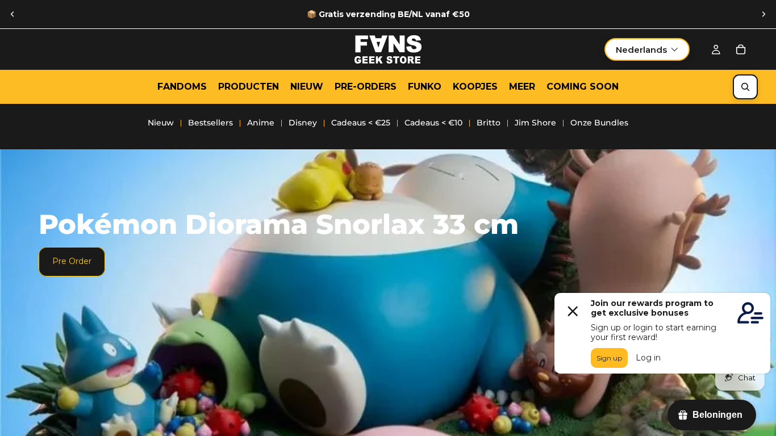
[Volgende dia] (763, 14)
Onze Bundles (599, 123)
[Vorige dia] (12, 14)
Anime (260, 123)
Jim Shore (535, 123)
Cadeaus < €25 (360, 123)
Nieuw (161, 123)
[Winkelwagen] (740, 49)
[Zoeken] (745, 86)
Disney (303, 123)
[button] (647, 49)
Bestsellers (210, 123)
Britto (488, 123)
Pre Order (71, 261)
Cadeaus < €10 (433, 123)
